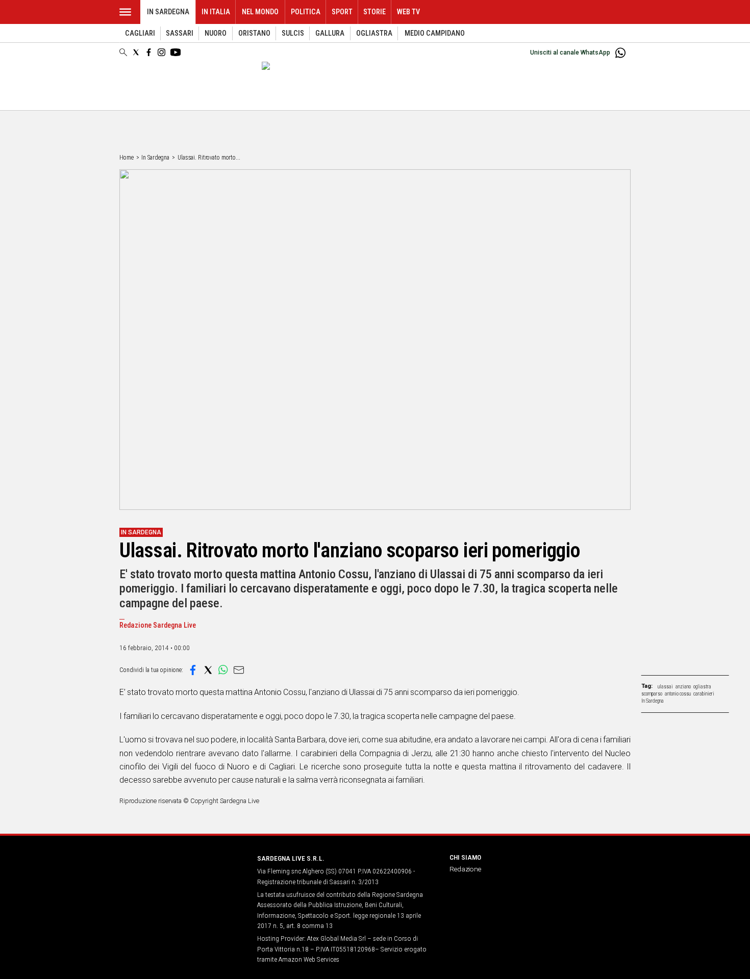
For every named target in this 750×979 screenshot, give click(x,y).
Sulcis (293, 33)
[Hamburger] (125, 12)
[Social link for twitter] (136, 52)
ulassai (665, 686)
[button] (193, 670)
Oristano (254, 33)
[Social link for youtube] (175, 52)
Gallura (329, 33)
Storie (374, 12)
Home (126, 157)
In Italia (216, 12)
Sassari (179, 33)
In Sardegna (168, 12)
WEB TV (408, 12)
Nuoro (216, 33)
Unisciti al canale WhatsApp (570, 52)
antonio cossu (678, 694)
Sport (342, 12)
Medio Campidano (435, 33)
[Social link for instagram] (161, 52)
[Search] (123, 53)
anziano (683, 686)
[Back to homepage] (182, 877)
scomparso (651, 694)
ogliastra (702, 686)
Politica (305, 12)
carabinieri (703, 694)
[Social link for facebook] (149, 52)
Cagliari (140, 33)
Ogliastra (374, 33)
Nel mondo (260, 12)
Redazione (465, 869)
